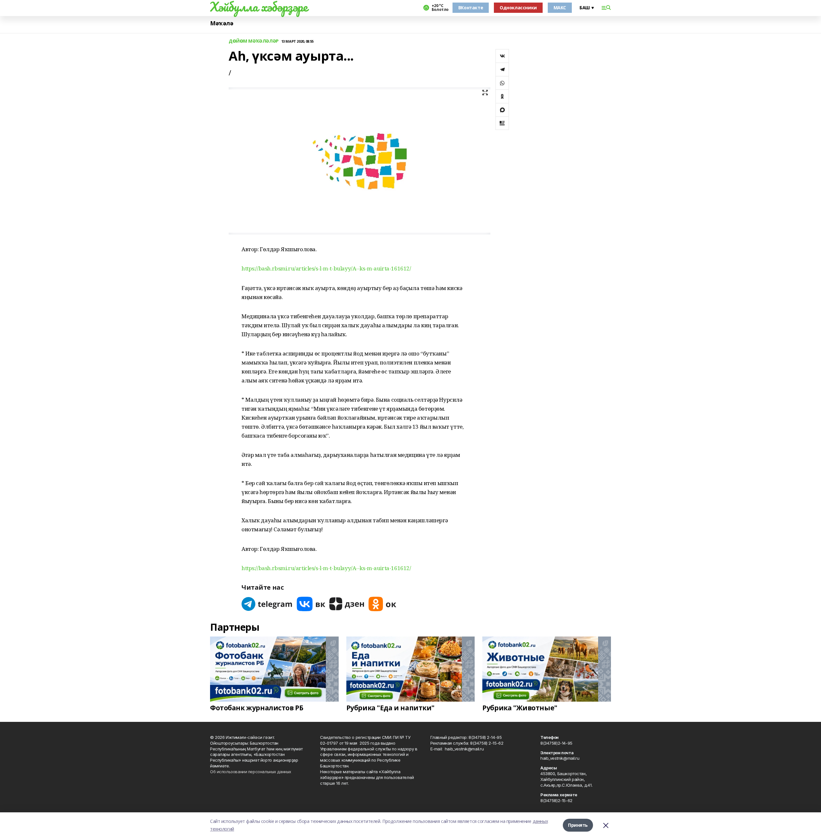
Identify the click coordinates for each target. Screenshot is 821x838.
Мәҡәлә (221, 23)
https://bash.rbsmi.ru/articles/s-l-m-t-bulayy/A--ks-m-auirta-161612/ (326, 268)
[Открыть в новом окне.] (267, 604)
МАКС (560, 7)
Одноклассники (518, 7)
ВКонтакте (470, 7)
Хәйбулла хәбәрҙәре (258, 7)
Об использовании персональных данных (250, 771)
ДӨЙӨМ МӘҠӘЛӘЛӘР (254, 41)
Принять (578, 825)
